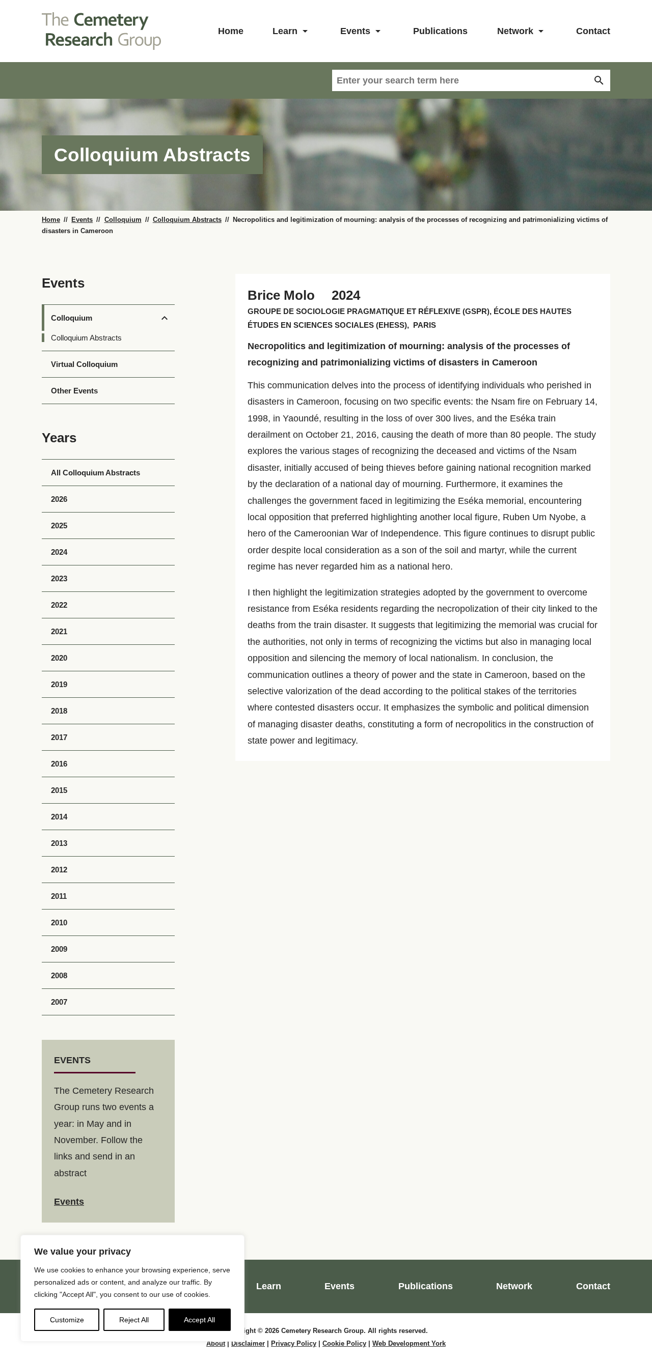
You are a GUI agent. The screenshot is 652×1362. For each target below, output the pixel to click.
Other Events (74, 390)
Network (515, 31)
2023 (59, 578)
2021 (59, 631)
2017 (59, 737)
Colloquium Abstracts (187, 219)
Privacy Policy (293, 1343)
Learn (285, 31)
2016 (59, 763)
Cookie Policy (344, 1343)
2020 (59, 658)
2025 (59, 525)
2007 (59, 1002)
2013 (59, 843)
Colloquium (123, 219)
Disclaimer (248, 1343)
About (215, 1343)
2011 (59, 896)
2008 (59, 975)
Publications (440, 31)
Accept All (199, 1320)
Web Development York (409, 1343)
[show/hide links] (305, 31)
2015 (59, 790)
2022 (59, 605)
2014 (59, 816)
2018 (59, 710)
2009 (59, 949)
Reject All (134, 1320)
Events (355, 31)
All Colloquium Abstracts (95, 472)
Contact (593, 31)
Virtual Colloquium (84, 364)
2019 (59, 684)
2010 (59, 922)
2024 (59, 552)
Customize (67, 1320)
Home (230, 31)
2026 (59, 499)
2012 (59, 869)
